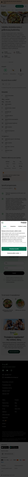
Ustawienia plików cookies (13, 253)
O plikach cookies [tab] (22, 226)
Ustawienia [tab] (12, 226)
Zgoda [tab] (4, 226)
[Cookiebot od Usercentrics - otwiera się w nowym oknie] (21, 223)
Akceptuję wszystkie (14, 248)
